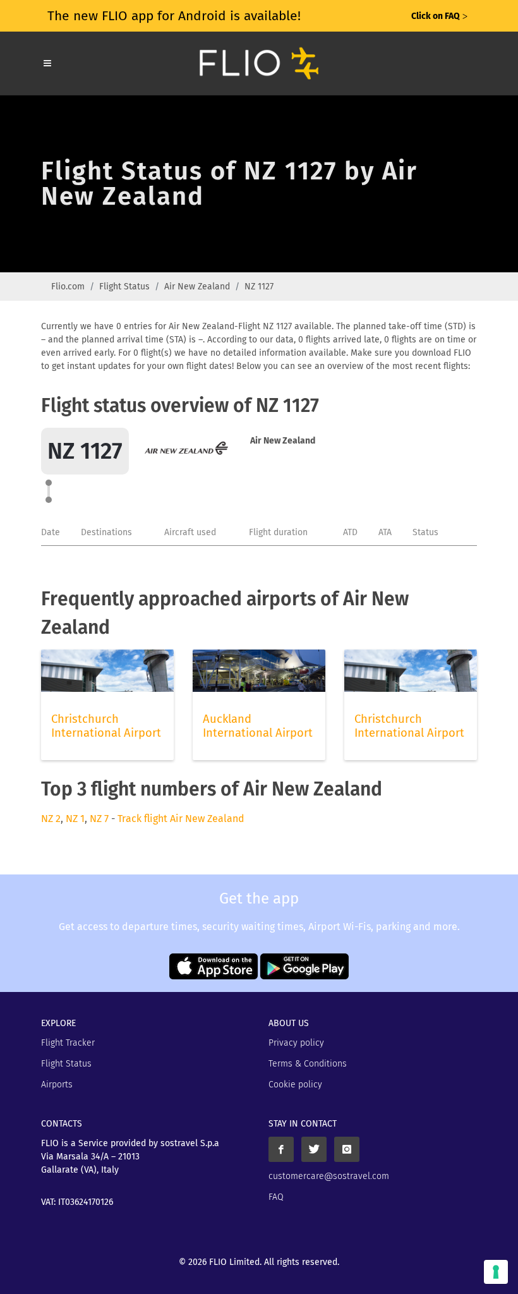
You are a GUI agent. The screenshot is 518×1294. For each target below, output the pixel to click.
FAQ (276, 1197)
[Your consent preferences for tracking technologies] (496, 1272)
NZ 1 (75, 819)
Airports (57, 1084)
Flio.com (68, 286)
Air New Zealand (197, 286)
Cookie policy (295, 1084)
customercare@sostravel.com (328, 1176)
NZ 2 (51, 819)
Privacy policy (296, 1042)
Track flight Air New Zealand (180, 819)
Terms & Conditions (307, 1063)
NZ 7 (99, 819)
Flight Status (124, 286)
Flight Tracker (68, 1042)
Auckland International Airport (258, 726)
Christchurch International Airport (106, 726)
